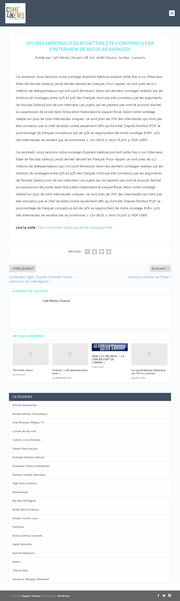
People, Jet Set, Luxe (25, 518)
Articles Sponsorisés (24, 405)
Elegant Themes (31, 596)
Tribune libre (20, 570)
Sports (16, 561)
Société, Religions (23, 553)
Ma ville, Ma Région (24, 500)
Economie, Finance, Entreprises (31, 466)
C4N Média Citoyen (67, 57)
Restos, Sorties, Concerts (125, 57)
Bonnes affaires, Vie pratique (29, 414)
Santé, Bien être (22, 544)
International (20, 492)
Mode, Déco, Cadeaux (25, 509)
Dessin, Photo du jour (25, 448)
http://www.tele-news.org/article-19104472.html (75, 227)
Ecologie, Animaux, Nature (28, 457)
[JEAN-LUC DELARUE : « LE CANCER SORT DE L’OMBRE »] (110, 347)
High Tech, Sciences (24, 483)
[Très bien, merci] (30, 354)
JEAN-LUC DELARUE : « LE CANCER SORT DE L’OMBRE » (108, 359)
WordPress (64, 596)
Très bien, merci (22, 370)
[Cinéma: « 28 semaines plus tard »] (70, 354)
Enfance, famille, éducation (29, 474)
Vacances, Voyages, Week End (30, 579)
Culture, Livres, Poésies (26, 440)
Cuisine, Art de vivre (24, 431)
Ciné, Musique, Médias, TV (28, 422)
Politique (18, 527)
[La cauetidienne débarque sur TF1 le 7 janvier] (149, 354)
